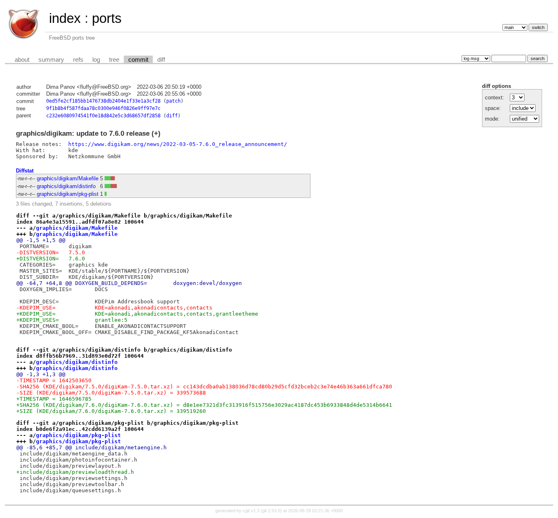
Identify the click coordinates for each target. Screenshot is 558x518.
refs (78, 59)
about (22, 59)
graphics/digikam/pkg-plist (67, 194)
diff (161, 59)
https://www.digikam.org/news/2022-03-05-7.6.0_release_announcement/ (177, 144)
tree (114, 59)
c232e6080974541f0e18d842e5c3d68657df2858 (103, 116)
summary (51, 59)
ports (107, 18)
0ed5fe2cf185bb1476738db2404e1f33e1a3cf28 (103, 101)
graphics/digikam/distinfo (66, 186)
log (96, 59)
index (65, 18)
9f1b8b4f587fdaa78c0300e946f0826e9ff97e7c (103, 108)
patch (173, 101)
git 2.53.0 (271, 510)
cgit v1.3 (251, 510)
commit (138, 59)
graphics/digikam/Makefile (67, 178)
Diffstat (24, 171)
